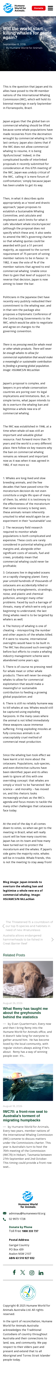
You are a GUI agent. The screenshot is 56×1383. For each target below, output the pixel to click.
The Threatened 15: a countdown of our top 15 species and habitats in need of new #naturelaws (29, 926)
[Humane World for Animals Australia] (14, 8)
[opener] (50, 8)
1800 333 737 (30, 1231)
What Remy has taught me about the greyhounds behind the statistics (25, 1013)
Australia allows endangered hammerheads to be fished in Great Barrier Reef (23, 939)
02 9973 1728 (17, 1219)
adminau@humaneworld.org (27, 1213)
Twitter (22, 1272)
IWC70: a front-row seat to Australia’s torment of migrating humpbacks (25, 1116)
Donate (38, 8)
